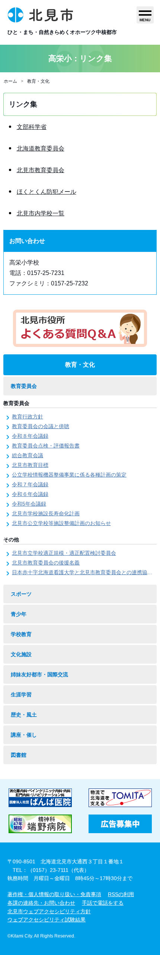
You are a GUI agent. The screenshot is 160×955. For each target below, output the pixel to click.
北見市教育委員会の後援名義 (46, 563)
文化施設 (21, 654)
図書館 (18, 755)
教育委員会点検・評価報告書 (46, 446)
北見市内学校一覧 (40, 213)
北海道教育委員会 (40, 148)
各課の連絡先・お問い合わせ (41, 903)
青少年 (18, 614)
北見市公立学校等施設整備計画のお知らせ (61, 523)
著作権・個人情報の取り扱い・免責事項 (54, 894)
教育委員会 (24, 386)
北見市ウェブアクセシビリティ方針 (49, 911)
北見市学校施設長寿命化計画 (46, 513)
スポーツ (21, 594)
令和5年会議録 (29, 504)
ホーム (10, 81)
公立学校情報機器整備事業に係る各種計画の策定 (69, 475)
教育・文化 (38, 81)
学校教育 (21, 634)
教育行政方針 (27, 417)
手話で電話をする (103, 903)
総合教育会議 (27, 455)
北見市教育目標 (30, 465)
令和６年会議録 (30, 494)
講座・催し (24, 735)
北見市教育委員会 (40, 170)
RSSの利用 (121, 894)
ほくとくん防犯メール (46, 192)
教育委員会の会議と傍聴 (40, 426)
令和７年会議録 (30, 484)
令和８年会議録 (30, 436)
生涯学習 (21, 695)
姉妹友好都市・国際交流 (39, 674)
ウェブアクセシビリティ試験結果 (46, 920)
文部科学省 (32, 127)
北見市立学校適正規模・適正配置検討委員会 (64, 553)
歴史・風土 (24, 715)
